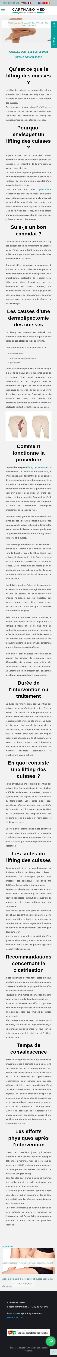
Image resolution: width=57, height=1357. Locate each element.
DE (22, 3)
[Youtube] (45, 4)
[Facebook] (39, 4)
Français (29, 3)
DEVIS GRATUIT (15, 1317)
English (25, 3)
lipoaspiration (44, 189)
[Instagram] (42, 4)
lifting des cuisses (36, 467)
